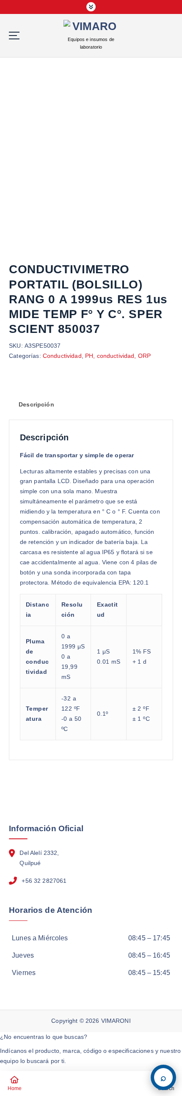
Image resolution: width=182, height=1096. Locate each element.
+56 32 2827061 (44, 880)
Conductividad (62, 355)
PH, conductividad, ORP (118, 355)
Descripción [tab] (36, 404)
